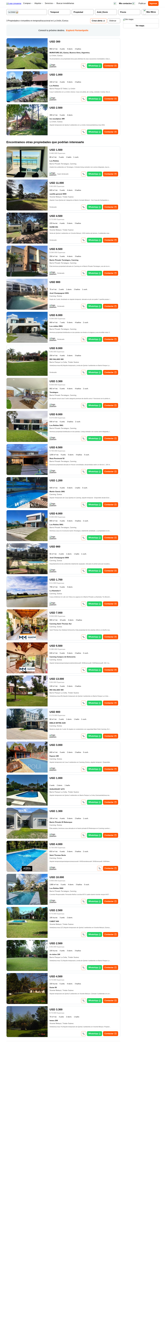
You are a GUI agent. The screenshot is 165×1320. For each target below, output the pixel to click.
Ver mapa (140, 26)
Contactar (109, 66)
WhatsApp (93, 66)
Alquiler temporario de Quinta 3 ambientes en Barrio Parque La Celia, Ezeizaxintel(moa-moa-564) (82, 795)
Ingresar (153, 3)
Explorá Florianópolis (77, 30)
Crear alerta (97, 21)
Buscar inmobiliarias (65, 3)
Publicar (142, 3)
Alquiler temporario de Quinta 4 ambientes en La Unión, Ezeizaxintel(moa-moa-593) (77, 125)
